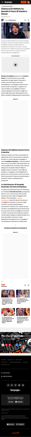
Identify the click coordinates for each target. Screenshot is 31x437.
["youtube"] (9, 345)
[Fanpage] (15, 390)
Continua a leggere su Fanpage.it (15, 228)
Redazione (25, 362)
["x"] (13, 345)
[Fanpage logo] (9, 2)
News (2, 281)
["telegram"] (20, 345)
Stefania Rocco (12, 20)
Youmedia (3, 359)
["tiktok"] (3, 345)
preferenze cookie (5, 364)
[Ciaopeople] (15, 433)
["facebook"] (16, 345)
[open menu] (1, 2)
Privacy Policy (18, 359)
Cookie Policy (4, 362)
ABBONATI (23, 2)
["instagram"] (6, 345)
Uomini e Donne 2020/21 (8, 6)
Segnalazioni (10, 359)
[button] (28, 20)
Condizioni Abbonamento (15, 362)
